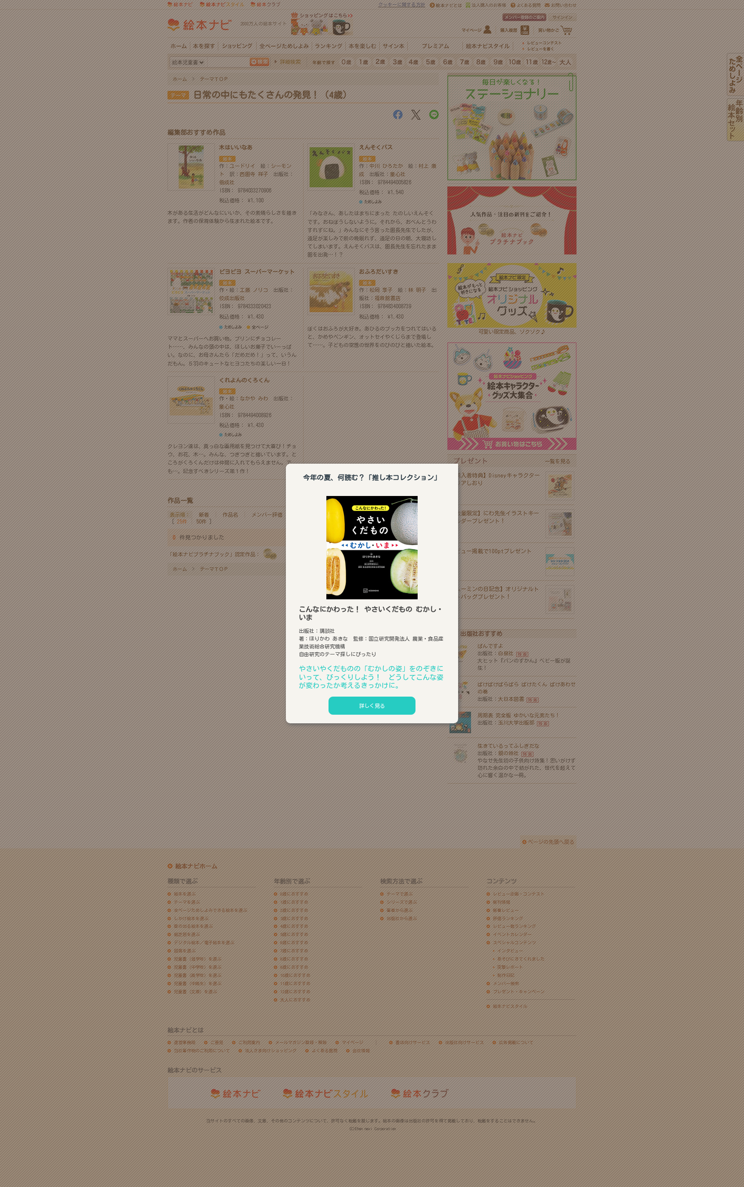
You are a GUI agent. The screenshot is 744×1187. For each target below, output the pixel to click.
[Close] (458, 462)
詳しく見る (372, 705)
